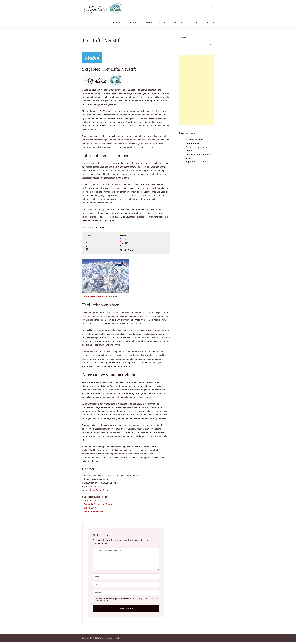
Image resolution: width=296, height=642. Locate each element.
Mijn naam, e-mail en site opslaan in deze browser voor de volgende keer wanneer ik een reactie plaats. (127, 600)
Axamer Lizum (90, 500)
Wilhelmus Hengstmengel (109, 638)
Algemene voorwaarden (198, 161)
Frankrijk (146, 22)
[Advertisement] (196, 90)
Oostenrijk (175, 22)
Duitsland (130, 22)
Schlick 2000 (90, 508)
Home (115, 22)
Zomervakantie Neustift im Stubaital (100, 296)
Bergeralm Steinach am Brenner (99, 504)
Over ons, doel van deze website (198, 156)
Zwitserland (193, 22)
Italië (161, 22)
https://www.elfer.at (99, 490)
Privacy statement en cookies (196, 149)
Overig (209, 22)
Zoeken (182, 38)
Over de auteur (193, 143)
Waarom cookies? (194, 140)
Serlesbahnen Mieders (94, 511)
